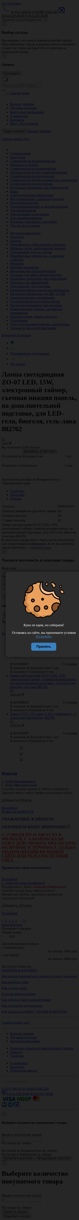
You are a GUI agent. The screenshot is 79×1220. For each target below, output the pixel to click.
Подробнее (44, 636)
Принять (43, 646)
